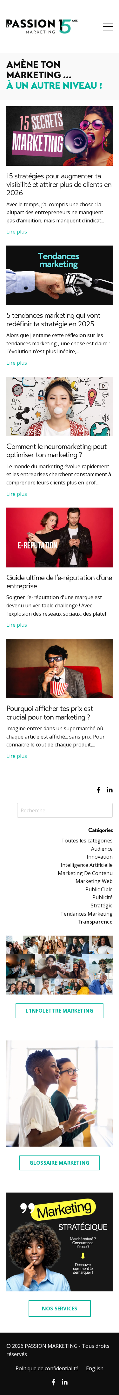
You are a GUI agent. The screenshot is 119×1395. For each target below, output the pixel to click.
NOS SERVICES (59, 1308)
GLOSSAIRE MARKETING (60, 1162)
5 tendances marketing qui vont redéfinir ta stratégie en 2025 (53, 319)
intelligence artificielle (87, 864)
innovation (100, 856)
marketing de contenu (85, 873)
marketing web (94, 881)
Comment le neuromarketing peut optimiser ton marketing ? (56, 451)
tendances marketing (86, 913)
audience (102, 848)
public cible (99, 889)
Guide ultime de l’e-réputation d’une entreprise (59, 582)
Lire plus (16, 231)
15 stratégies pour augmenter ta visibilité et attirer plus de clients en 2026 (58, 184)
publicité (102, 897)
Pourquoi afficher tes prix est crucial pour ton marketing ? (49, 713)
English (94, 1368)
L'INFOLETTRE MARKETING (60, 1010)
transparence (95, 921)
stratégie (102, 905)
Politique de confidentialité (47, 1368)
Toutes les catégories (87, 840)
